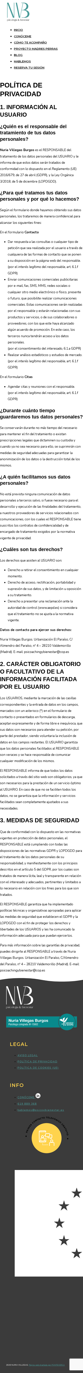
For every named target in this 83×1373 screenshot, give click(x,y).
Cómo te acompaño (30, 42)
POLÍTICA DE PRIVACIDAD (38, 1061)
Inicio (18, 30)
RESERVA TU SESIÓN (29, 67)
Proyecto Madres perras (36, 49)
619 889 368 (27, 1104)
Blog (18, 55)
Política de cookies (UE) (38, 1068)
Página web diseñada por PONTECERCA (47, 1365)
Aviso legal (28, 1055)
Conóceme (22, 36)
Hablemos (22, 61)
